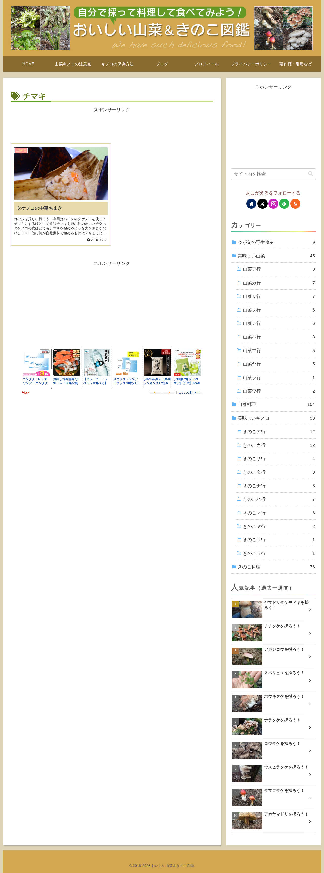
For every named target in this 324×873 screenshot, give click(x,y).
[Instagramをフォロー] (273, 204)
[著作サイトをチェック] (251, 204)
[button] (310, 174)
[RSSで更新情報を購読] (295, 204)
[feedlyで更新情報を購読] (284, 204)
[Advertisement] (112, 125)
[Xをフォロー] (262, 204)
